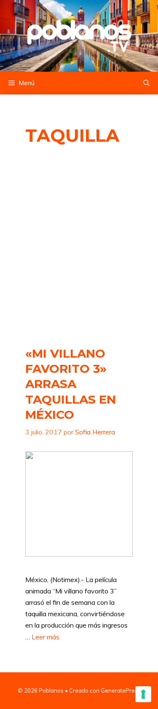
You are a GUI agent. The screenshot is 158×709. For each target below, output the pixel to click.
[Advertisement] (79, 246)
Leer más (45, 637)
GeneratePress (121, 690)
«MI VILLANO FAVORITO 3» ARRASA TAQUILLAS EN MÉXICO (70, 384)
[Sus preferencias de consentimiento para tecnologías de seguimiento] (143, 694)
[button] (146, 83)
